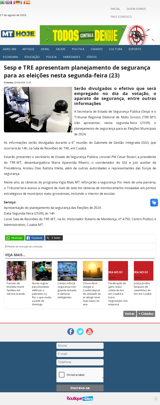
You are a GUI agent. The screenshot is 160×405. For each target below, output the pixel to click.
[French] (12, 2)
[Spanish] (28, 2)
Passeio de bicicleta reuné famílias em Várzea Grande (16, 288)
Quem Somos (136, 9)
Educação (32, 57)
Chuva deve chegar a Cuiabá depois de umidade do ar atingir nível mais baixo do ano (92, 293)
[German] (17, 2)
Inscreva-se (80, 387)
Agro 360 (9, 49)
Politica (78, 49)
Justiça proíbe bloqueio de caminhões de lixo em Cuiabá (142, 288)
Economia (10, 57)
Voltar (130, 314)
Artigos (28, 49)
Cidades (97, 49)
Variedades (71, 57)
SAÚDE (60, 49)
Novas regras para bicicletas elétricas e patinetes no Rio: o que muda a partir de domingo (41, 293)
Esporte (135, 49)
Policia (51, 57)
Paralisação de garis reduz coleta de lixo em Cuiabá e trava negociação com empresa (118, 293)
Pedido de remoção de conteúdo (25, 246)
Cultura (115, 49)
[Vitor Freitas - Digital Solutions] (155, 398)
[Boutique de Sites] (80, 398)
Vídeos (92, 57)
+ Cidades (146, 314)
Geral (45, 49)
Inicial (115, 9)
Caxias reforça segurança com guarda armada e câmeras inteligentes (67, 290)
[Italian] (23, 2)
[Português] (2, 2)
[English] (7, 2)
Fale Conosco (121, 16)
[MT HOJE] (18, 35)
